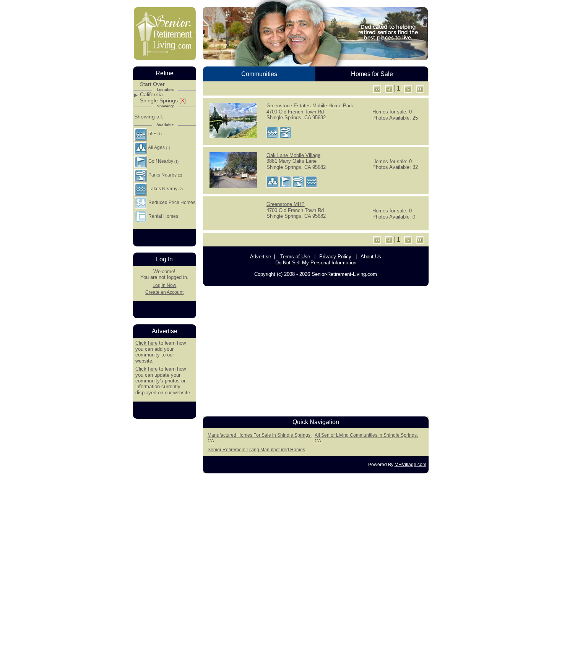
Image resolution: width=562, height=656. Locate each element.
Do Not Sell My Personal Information (315, 263)
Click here (146, 343)
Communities (259, 74)
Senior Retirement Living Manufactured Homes (256, 449)
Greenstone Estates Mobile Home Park (309, 106)
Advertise (260, 256)
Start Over (152, 84)
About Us (371, 256)
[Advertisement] (316, 349)
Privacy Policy (335, 256)
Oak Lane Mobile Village (293, 155)
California (151, 94)
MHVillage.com (410, 464)
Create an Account (164, 292)
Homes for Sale (372, 74)
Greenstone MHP (285, 204)
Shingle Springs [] (163, 101)
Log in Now (164, 285)
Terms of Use (295, 256)
